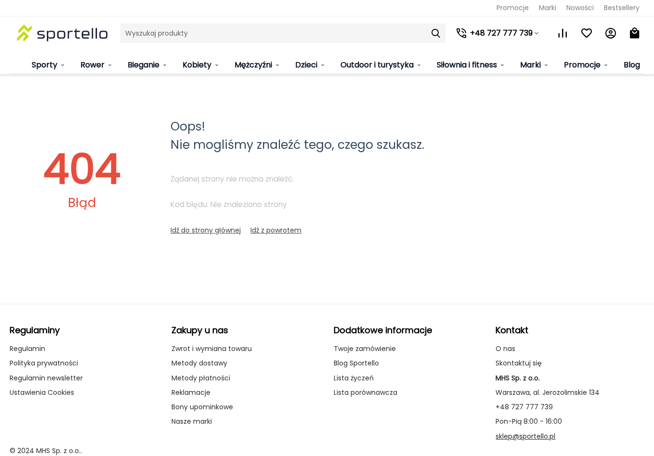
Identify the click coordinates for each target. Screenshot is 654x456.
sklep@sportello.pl (525, 436)
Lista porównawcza (365, 392)
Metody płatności (200, 378)
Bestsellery (622, 8)
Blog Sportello (356, 363)
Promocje (513, 8)
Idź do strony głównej (205, 230)
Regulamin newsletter (46, 378)
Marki (547, 8)
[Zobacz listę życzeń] (586, 33)
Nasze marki (191, 421)
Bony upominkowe (202, 407)
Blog (632, 64)
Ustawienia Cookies (42, 392)
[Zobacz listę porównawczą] (562, 33)
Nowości (580, 8)
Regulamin (27, 348)
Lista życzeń (354, 378)
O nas (505, 348)
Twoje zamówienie (365, 348)
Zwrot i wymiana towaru (211, 348)
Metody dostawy (199, 363)
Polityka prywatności (44, 363)
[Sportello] (62, 33)
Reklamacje (190, 392)
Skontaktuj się (519, 363)
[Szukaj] (436, 33)
